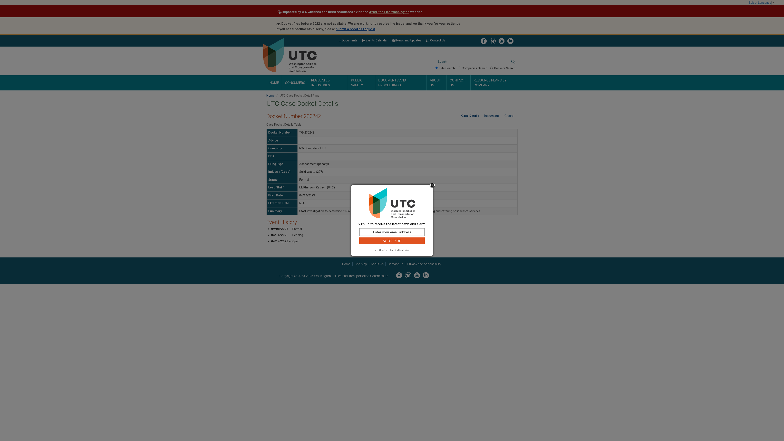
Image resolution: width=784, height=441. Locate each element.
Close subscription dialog (432, 185)
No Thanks (381, 250)
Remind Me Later (399, 250)
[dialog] (392, 220)
